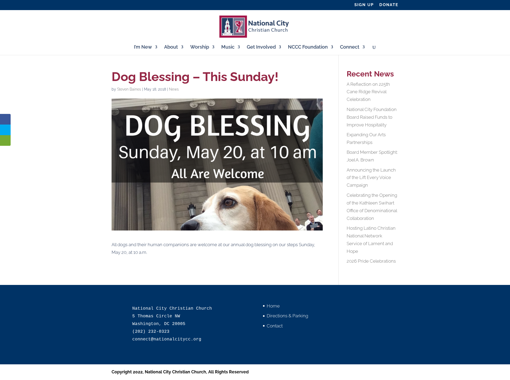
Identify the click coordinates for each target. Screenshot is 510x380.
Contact (275, 325)
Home (273, 306)
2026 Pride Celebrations (371, 261)
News (174, 89)
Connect (349, 47)
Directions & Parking (287, 315)
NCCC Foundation (308, 47)
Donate (388, 5)
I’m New (143, 47)
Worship (199, 47)
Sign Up (364, 5)
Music (228, 47)
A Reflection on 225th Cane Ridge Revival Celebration (368, 92)
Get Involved (261, 47)
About (171, 47)
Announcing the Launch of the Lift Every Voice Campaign (371, 177)
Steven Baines (129, 89)
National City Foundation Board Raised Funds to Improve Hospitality (372, 117)
